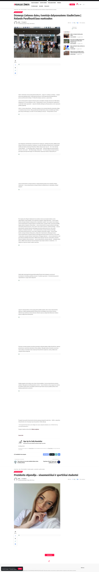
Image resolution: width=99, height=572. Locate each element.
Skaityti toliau (49, 555)
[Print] (77, 23)
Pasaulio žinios (21, 4)
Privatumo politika (5, 569)
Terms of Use (31, 448)
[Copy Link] (76, 23)
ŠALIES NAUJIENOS (18, 12)
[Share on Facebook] (72, 23)
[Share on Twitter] (74, 23)
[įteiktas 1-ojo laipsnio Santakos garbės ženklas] (66, 36)
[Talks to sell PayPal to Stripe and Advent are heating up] (66, 47)
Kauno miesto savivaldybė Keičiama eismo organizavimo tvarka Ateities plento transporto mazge (77, 40)
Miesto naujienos (35, 429)
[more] (68, 4)
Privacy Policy (50, 448)
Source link (20, 435)
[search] (78, 4)
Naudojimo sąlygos (13, 569)
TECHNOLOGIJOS (72, 48)
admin (19, 22)
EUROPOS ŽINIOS (73, 54)
